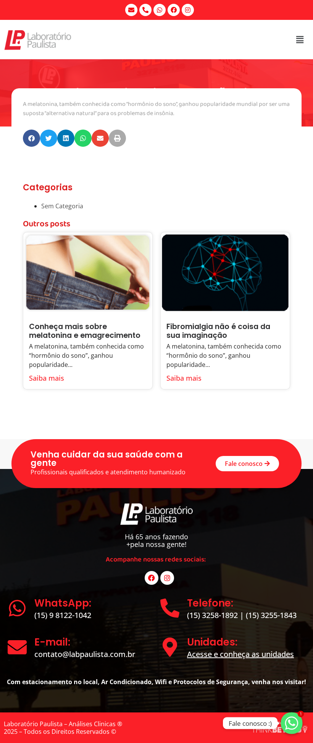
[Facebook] (174, 10)
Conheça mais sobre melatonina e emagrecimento (84, 331)
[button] (31, 138)
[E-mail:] (17, 647)
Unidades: (212, 642)
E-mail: (52, 642)
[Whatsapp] (159, 10)
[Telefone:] (169, 608)
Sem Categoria (62, 206)
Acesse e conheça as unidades (240, 654)
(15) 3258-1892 (213, 615)
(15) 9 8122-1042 (62, 615)
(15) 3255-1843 (271, 615)
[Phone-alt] (145, 10)
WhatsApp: (62, 603)
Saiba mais (46, 378)
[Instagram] (188, 10)
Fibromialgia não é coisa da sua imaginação (218, 331)
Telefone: (210, 603)
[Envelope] (131, 10)
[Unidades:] (169, 647)
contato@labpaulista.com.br (84, 654)
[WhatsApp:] (17, 608)
